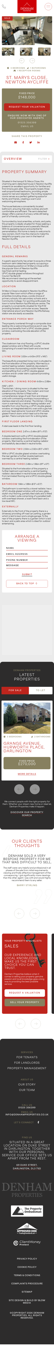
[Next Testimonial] (35, 914)
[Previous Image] (21, 60)
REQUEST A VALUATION (24, 993)
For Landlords (27, 1063)
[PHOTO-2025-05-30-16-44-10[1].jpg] (27, 30)
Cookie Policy (27, 1267)
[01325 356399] (4, 7)
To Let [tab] (40, 691)
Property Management (26, 1068)
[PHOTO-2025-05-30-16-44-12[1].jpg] (27, 52)
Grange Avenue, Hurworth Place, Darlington (24, 747)
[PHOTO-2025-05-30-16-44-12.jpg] (45, 52)
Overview (26, 159)
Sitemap (27, 1292)
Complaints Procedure (27, 1284)
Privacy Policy (27, 1259)
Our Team (27, 1090)
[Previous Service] (20, 1024)
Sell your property (24, 1003)
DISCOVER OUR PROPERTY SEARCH (27, 814)
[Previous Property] (19, 789)
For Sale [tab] (15, 691)
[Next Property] (35, 789)
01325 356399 (27, 123)
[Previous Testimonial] (19, 914)
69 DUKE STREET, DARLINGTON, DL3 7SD (27, 1167)
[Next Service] (36, 1024)
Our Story (27, 1085)
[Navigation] (48, 6)
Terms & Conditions (27, 1276)
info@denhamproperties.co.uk (27, 1115)
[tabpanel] (27, 741)
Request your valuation (27, 107)
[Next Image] (32, 60)
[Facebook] (38, 1123)
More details (27, 774)
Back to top (25, 584)
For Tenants (27, 1057)
